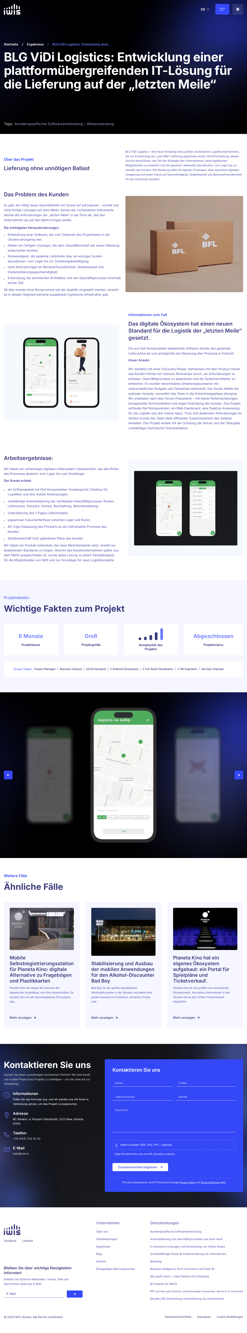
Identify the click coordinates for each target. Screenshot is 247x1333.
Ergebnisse (35, 44)
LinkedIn (27, 1240)
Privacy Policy (187, 1182)
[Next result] (238, 775)
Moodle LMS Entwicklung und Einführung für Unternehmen (187, 1298)
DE (203, 9)
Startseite (11, 44)
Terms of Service (209, 1182)
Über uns (102, 1231)
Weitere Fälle (15, 875)
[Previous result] (8, 775)
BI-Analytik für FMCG (163, 1283)
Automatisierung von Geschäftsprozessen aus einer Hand (186, 1239)
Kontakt (101, 1261)
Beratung (156, 1261)
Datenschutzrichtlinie (178, 1316)
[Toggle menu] (222, 9)
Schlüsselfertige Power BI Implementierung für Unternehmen (188, 1253)
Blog (99, 1253)
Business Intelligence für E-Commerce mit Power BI (182, 1268)
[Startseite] (12, 10)
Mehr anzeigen (21, 1017)
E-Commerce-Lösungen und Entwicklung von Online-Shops (187, 1246)
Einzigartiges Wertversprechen (115, 1268)
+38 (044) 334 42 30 (27, 1138)
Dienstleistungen (106, 1239)
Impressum (204, 1316)
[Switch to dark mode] (237, 9)
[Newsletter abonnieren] (75, 1294)
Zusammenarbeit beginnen (137, 1167)
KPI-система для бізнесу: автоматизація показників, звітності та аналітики (196, 1291)
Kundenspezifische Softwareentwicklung (175, 1231)
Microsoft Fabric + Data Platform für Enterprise (179, 1276)
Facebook (10, 1240)
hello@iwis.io (21, 1153)
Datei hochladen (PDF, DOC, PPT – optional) (146, 1144)
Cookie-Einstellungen (230, 1316)
